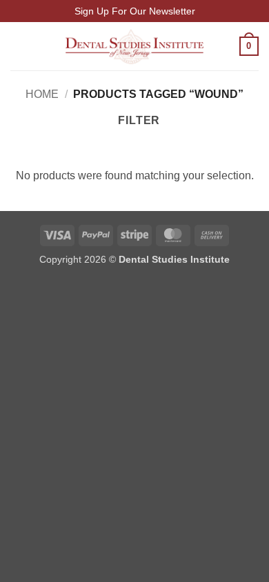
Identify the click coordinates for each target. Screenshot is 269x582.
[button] (18, 46)
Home (42, 94)
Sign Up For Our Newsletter (134, 11)
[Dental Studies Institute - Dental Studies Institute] (134, 46)
